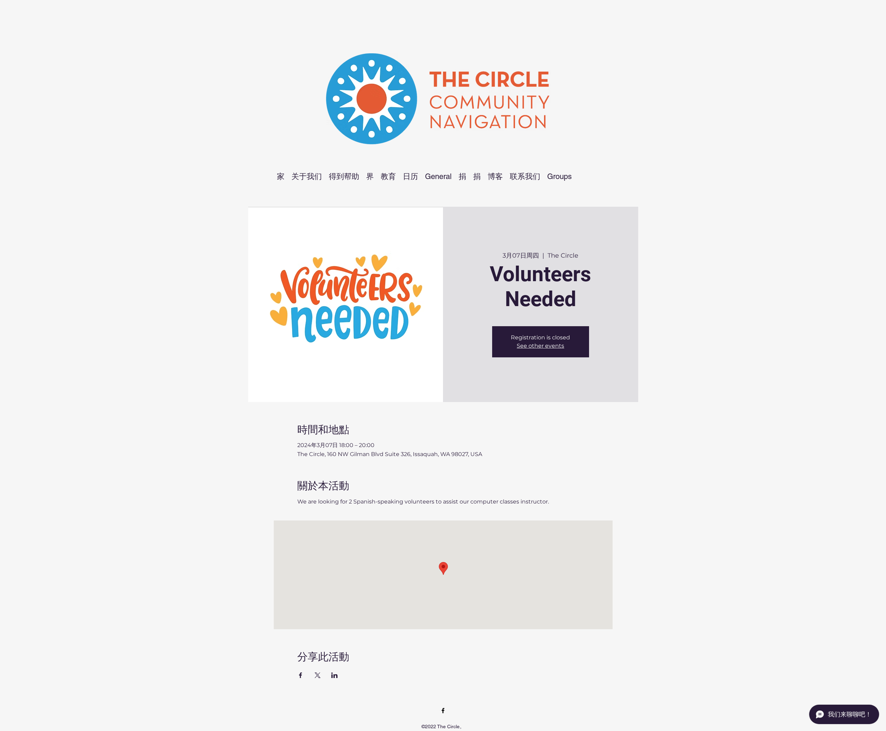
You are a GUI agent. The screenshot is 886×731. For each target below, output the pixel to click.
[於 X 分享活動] (317, 675)
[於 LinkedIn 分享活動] (334, 675)
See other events (540, 345)
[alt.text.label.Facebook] (443, 710)
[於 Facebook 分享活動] (300, 675)
